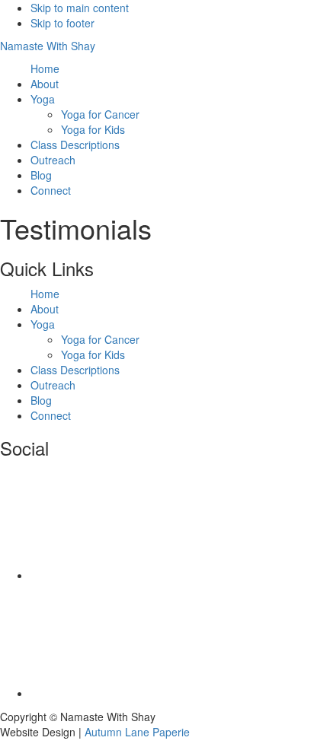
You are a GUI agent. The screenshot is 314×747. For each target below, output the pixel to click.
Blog (41, 400)
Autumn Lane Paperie (137, 731)
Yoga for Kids (93, 354)
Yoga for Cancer (100, 339)
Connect (50, 415)
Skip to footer (62, 22)
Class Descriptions (75, 369)
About (44, 308)
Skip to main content (79, 7)
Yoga (42, 324)
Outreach (52, 385)
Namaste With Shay (47, 45)
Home (44, 293)
